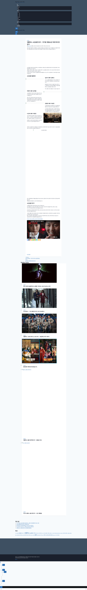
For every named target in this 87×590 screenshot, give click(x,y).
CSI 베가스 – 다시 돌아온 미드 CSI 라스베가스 (33, 311)
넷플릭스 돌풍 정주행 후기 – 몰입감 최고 (32, 440)
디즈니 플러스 (45, 533)
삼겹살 (61, 533)
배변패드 (56, 533)
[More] (40, 240)
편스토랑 (48, 535)
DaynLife (29, 46)
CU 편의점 (17, 533)
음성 (29, 534)
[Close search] (1, 587)
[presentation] (44, 273)
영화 (18, 8)
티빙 (46, 534)
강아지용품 (19, 19)
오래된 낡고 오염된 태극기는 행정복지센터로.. (24, 527)
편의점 (51, 535)
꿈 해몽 (18, 24)
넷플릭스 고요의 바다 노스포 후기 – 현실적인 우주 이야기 (36, 336)
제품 (18, 20)
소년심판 (28, 254)
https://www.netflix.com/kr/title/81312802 (35, 218)
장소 (18, 18)
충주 (36, 535)
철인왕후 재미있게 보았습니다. (30, 367)
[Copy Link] (38, 240)
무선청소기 (50, 533)
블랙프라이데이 (58, 533)
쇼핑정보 (18, 25)
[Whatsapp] (35, 240)
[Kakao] (31, 240)
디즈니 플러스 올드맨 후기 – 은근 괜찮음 (32, 513)
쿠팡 (44, 535)
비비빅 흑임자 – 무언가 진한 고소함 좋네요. (33, 258)
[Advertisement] (43, 58)
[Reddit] (34, 240)
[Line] (33, 240)
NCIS (22, 533)
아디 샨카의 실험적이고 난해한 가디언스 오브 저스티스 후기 (36, 286)
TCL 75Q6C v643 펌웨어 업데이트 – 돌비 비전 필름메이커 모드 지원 (28, 523)
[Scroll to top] (85, 584)
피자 (19, 15)
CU (15, 533)
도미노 (37, 533)
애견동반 (68, 533)
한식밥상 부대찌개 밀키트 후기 (31, 260)
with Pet (3, 566)
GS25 (20, 533)
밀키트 (54, 533)
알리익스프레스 (65, 533)
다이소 (34, 533)
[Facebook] (27, 240)
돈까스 (41, 533)
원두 (26, 534)
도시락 (39, 533)
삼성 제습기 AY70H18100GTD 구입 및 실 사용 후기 (25, 525)
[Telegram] (37, 240)
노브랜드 (31, 533)
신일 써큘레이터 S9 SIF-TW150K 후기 (23, 524)
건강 (18, 23)
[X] (29, 240)
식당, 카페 (3, 576)
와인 (19, 14)
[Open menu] (16, 34)
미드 (52, 533)
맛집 (48, 533)
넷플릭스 (27, 533)
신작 (62, 533)
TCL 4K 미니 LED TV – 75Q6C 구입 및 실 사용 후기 (25, 526)
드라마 (18, 9)
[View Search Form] (16, 28)
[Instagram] (30, 240)
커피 (19, 13)
